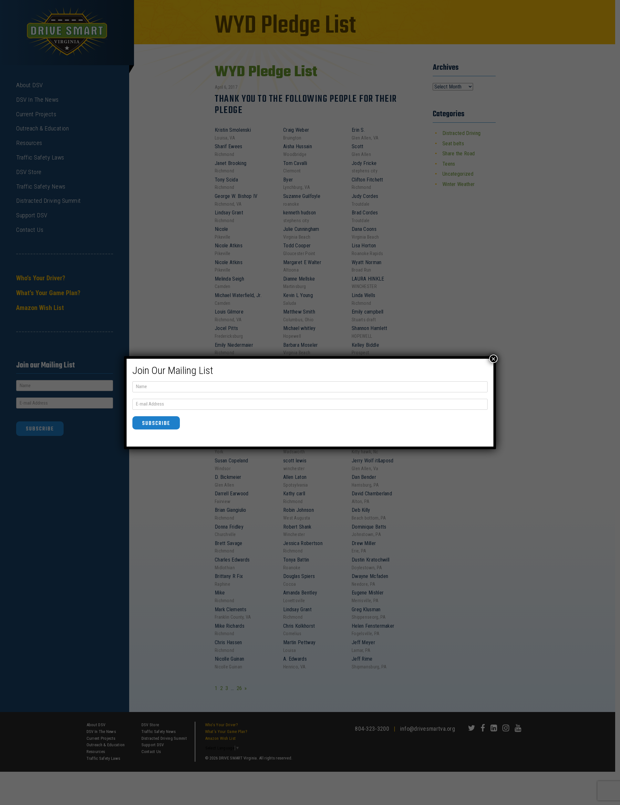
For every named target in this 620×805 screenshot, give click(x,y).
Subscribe (156, 423)
